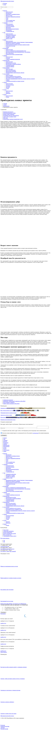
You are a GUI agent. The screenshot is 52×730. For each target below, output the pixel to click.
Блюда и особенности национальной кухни (16, 50)
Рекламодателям (4, 728)
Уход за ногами (9, 21)
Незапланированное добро (9, 113)
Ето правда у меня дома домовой (8, 551)
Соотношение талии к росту (9, 536)
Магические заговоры (11, 71)
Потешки (8, 86)
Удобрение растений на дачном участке (15, 81)
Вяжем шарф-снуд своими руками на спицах (11, 578)
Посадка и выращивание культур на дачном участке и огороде (20, 78)
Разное (4, 94)
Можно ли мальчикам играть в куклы (9, 566)
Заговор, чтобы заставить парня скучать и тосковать (13, 678)
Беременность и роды (11, 63)
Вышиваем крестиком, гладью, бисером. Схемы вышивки (19, 42)
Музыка (5, 3)
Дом (4, 32)
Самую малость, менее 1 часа (11, 608)
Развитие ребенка (10, 66)
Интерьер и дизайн (10, 36)
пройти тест (3, 623)
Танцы (7, 47)
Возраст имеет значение (8, 114)
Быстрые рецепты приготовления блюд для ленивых (18, 52)
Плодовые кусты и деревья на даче (14, 77)
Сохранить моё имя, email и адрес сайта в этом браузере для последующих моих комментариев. (24, 430)
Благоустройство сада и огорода (13, 76)
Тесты (4, 4)
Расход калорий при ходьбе (9, 533)
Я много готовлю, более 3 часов (12, 610)
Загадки (8, 87)
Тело (7, 19)
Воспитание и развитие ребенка (13, 64)
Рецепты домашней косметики (13, 16)
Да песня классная (5, 546)
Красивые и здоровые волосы (13, 14)
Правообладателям (5, 726)
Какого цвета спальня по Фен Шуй (11, 403)
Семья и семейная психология (13, 59)
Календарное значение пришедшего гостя (13, 119)
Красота (5, 10)
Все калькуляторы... (5, 538)
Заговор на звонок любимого (7, 702)
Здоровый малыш (10, 65)
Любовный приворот (8, 400)
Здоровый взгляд (10, 25)
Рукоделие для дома (10, 45)
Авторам (3, 727)
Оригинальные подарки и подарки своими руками (17, 44)
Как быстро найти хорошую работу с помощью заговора (14, 667)
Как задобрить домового (9, 402)
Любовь (5, 55)
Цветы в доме (9, 38)
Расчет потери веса (7, 532)
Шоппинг (8, 93)
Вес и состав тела (7, 534)
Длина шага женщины (8, 531)
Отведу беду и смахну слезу (9, 116)
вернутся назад (9, 11)
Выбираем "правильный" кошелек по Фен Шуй (14, 401)
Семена (7, 80)
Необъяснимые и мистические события (15, 72)
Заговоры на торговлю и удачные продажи (10, 690)
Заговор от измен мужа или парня (8, 713)
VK (4, 540)
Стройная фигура (10, 31)
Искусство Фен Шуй (11, 70)
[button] (2, 652)
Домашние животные (11, 35)
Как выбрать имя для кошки (7, 589)
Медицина (8, 27)
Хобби (4, 39)
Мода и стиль (9, 15)
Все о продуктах (10, 53)
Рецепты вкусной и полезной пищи (14, 54)
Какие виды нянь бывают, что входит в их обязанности (13, 603)
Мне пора (5, 117)
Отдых (4, 89)
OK (4, 541)
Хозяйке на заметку (10, 37)
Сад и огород (6, 73)
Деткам (5, 82)
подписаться (35, 433)
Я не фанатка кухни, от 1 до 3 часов (13, 607)
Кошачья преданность (8, 111)
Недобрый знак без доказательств (11, 115)
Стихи (7, 88)
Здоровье (5, 22)
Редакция (3, 725)
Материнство (6, 60)
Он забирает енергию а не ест (7, 548)
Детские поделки (10, 84)
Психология (9, 30)
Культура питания (10, 26)
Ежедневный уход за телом (7, 601)
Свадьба (8, 58)
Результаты (3, 613)
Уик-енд (8, 92)
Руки (7, 18)
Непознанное (6, 67)
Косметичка (8, 13)
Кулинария (5, 48)
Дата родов (5, 529)
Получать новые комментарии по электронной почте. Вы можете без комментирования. (25, 433)
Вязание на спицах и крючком (13, 43)
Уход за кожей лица (10, 20)
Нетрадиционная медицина (12, 28)
